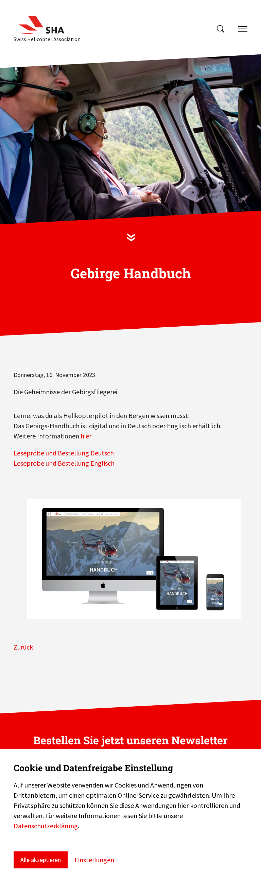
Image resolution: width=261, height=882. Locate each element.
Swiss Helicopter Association (47, 39)
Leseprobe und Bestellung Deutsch (64, 453)
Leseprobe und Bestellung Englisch (64, 463)
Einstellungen (94, 859)
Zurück (23, 647)
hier (86, 436)
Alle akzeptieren (40, 860)
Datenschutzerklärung (46, 826)
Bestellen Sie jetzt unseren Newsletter (130, 740)
